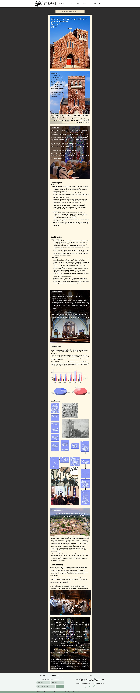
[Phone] (84, 686)
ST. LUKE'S (50, 3)
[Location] (94, 686)
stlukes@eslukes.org (86, 683)
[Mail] (89, 686)
